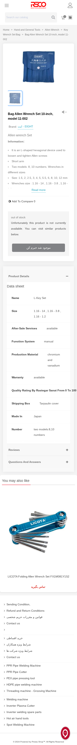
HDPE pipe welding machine (24, 684)
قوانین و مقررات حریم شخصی (24, 617)
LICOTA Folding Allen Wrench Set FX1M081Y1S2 (38, 576)
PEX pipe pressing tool (21, 678)
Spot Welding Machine (21, 724)
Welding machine (17, 699)
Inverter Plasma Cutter (21, 705)
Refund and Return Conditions (25, 610)
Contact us (13, 623)
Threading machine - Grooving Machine (31, 690)
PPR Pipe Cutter (17, 671)
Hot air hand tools (18, 718)
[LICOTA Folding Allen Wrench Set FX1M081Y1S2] (38, 531)
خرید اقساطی (15, 638)
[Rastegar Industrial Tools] (38, 5)
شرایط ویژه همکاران (19, 644)
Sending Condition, (18, 604)
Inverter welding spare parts (24, 712)
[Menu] (6, 5)
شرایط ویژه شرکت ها (19, 650)
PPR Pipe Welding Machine (24, 665)
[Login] (70, 5)
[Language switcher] (70, 17)
